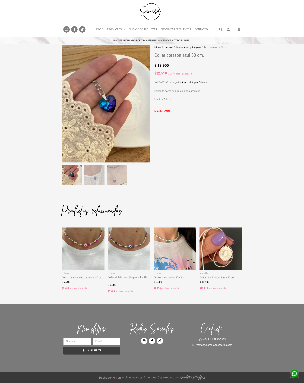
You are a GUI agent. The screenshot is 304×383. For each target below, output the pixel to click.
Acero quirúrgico (192, 47)
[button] (221, 29)
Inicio (99, 29)
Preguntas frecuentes (176, 29)
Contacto (201, 29)
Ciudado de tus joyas (143, 29)
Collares (178, 47)
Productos (114, 29)
